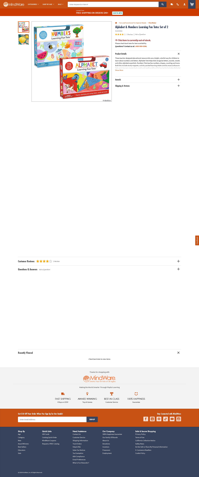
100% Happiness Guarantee (112, 434)
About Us (105, 440)
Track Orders (77, 444)
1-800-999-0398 (140, 46)
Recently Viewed (25, 353)
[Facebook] (145, 419)
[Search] (163, 4)
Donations (106, 444)
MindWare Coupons (49, 440)
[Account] (184, 4)
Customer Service (79, 437)
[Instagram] (178, 419)
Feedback (197, 240)
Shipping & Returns (122, 85)
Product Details (121, 53)
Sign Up (92, 419)
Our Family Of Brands (110, 437)
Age (19, 434)
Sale (19, 453)
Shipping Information (80, 440)
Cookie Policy (140, 453)
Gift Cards (45, 434)
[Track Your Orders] (172, 4)
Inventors (105, 447)
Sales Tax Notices (79, 450)
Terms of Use (139, 437)
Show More (119, 70)
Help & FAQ (76, 447)
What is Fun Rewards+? (81, 463)
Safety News (139, 444)
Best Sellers (22, 447)
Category (21, 437)
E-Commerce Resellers (143, 450)
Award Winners (23, 444)
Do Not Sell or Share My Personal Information (151, 447)
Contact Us (77, 434)
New (19, 440)
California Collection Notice (145, 440)
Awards (118, 79)
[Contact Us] (178, 4)
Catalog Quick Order (49, 437)
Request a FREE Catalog (50, 444)
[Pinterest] (159, 419)
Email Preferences (79, 459)
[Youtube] (172, 419)
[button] (72, 61)
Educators (21, 450)
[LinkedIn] (152, 419)
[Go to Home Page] (116, 23)
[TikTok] (165, 419)
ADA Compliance (79, 456)
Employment (107, 453)
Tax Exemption (78, 453)
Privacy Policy (140, 434)
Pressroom (106, 450)
